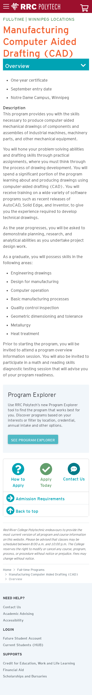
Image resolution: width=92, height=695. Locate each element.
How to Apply (18, 481)
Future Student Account (22, 637)
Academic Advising (18, 613)
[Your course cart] (84, 6)
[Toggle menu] (31, 6)
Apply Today (46, 481)
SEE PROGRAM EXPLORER (33, 439)
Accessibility (13, 619)
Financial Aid (13, 669)
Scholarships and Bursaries (25, 675)
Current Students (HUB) (23, 644)
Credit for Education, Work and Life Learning (39, 662)
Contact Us (12, 606)
